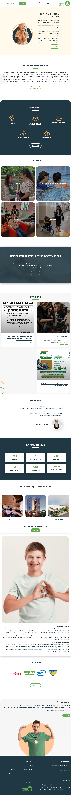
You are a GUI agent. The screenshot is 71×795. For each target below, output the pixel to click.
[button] (48, 3)
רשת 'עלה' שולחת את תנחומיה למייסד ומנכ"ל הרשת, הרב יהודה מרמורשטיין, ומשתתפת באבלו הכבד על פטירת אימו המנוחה (19, 338)
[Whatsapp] (24, 783)
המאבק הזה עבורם (62, 336)
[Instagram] (29, 783)
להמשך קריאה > (64, 344)
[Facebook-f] (32, 783)
